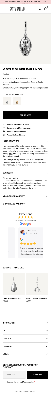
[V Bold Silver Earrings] (7, 101)
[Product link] (14, 289)
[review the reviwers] (20, 240)
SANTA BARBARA (28, 392)
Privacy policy (28, 382)
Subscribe (37, 375)
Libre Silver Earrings (12, 298)
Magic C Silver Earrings (36, 298)
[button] (4, 9)
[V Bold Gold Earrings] (17, 101)
